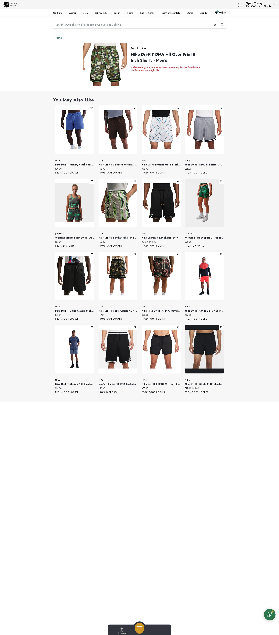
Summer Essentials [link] (171, 13)
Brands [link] (203, 13)
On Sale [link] (57, 13)
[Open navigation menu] (139, 628)
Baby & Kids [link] (101, 13)
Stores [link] (190, 13)
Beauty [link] (117, 13)
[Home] (105, 4)
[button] (260, 4)
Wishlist (222, 12)
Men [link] (85, 13)
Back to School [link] (147, 13)
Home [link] (130, 13)
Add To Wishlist (91, 107)
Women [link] (72, 13)
